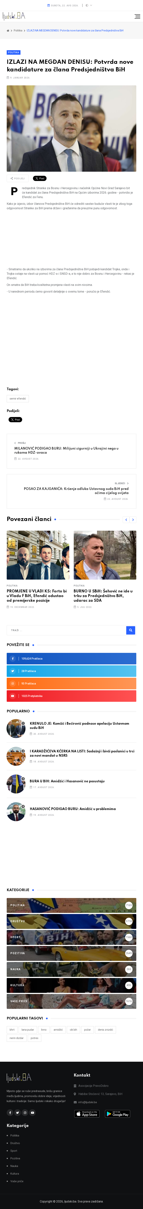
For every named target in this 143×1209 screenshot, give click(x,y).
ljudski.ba (70, 1201)
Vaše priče (16, 1181)
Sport (13, 1150)
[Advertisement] (71, 239)
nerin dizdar (17, 1038)
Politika (13, 52)
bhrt (12, 1029)
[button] (126, 519)
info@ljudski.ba (87, 1102)
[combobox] (27, 630)
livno (44, 1029)
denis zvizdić (105, 1029)
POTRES (34, 1038)
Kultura (14, 1173)
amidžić (58, 1029)
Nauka (14, 1166)
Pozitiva (15, 1158)
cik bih (73, 1029)
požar (87, 1029)
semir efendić (18, 398)
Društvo (15, 1143)
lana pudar (28, 1029)
